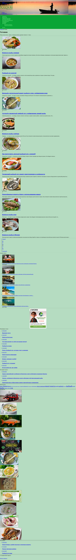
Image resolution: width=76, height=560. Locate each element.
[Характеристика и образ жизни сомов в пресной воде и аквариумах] (8, 283)
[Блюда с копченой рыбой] (11, 539)
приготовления (41, 386)
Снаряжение (5, 21)
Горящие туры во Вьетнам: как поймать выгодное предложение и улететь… (17, 295)
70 (2, 249)
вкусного (12, 386)
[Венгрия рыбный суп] (8, 414)
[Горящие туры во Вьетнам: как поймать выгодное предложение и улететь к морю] (8, 294)
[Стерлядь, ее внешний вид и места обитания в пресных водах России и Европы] (8, 305)
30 (2, 241)
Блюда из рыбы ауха (9, 214)
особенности (25, 386)
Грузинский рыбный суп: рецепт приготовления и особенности (23, 174)
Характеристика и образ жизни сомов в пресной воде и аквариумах (16, 284)
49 (2, 244)
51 (2, 246)
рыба (57, 386)
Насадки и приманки (7, 20)
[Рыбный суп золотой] (11, 68)
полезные (30, 386)
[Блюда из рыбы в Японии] (10, 230)
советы (9, 388)
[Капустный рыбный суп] (9, 477)
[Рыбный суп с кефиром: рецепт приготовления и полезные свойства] (8, 514)
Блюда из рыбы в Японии (11, 235)
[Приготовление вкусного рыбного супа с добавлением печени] (7, 439)
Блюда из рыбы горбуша (10, 133)
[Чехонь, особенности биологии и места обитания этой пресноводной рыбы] (8, 273)
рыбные (65, 386)
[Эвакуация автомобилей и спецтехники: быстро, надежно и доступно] (11, 401)
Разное (4, 23)
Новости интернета (8, 25)
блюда (5, 386)
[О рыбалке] (6, 10)
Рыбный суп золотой (9, 73)
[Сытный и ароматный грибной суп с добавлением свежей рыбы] (11, 109)
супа (11, 388)
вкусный (15, 386)
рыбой (73, 386)
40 (2, 242)
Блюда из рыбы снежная (10, 53)
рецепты (52, 386)
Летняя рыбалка (6, 19)
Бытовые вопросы (8, 24)
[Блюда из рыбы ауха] (11, 210)
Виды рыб (4, 17)
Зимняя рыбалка (6, 18)
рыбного (61, 386)
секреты (5, 388)
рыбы (2, 388)
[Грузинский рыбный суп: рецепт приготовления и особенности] (11, 169)
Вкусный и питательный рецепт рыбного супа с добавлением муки (24, 93)
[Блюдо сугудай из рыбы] (9, 527)
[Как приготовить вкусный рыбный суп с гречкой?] (11, 149)
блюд (1, 386)
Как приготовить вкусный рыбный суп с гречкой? (19, 154)
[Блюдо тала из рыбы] (8, 489)
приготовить (34, 386)
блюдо (9, 386)
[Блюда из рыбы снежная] (11, 48)
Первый (4, 239)
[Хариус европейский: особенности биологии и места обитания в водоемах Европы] (8, 262)
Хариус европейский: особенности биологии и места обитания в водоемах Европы (19, 263)
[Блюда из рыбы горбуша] (8, 129)
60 (2, 248)
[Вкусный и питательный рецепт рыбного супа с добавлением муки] (11, 88)
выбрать (18, 386)
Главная (1, 29)
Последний (4, 251)
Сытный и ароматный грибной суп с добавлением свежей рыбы (24, 113)
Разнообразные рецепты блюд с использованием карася (21, 194)
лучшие (21, 386)
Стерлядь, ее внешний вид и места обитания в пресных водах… (15, 306)
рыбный (69, 386)
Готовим (4, 22)
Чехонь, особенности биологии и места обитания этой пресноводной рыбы (17, 274)
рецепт (47, 386)
